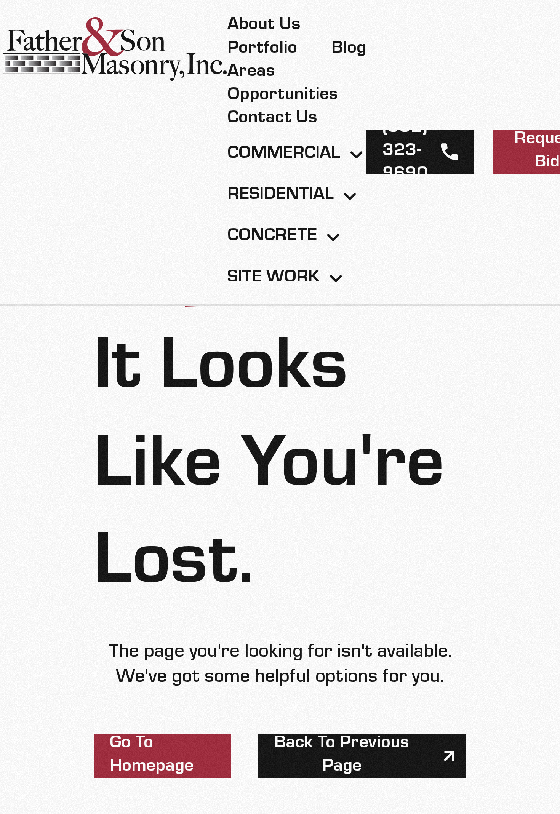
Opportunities (282, 96)
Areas (251, 73)
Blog (348, 50)
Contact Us (272, 119)
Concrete (272, 237)
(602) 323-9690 (405, 152)
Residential (280, 196)
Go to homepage (152, 756)
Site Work (273, 279)
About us (264, 26)
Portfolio (262, 50)
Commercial (283, 155)
